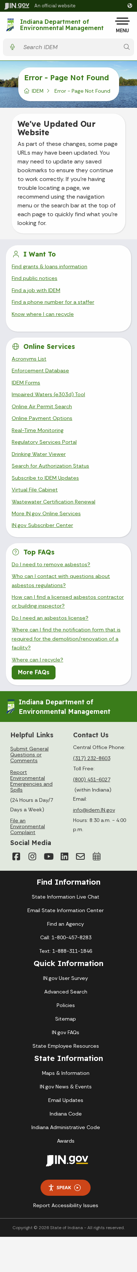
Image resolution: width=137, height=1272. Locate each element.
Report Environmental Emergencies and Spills (31, 781)
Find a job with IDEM (36, 290)
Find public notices (34, 278)
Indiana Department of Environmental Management (62, 25)
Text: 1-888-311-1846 (65, 951)
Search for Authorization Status (50, 465)
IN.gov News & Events (66, 1086)
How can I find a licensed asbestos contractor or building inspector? (68, 601)
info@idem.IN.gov (94, 810)
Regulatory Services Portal (44, 442)
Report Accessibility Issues (65, 1205)
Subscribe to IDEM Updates (45, 478)
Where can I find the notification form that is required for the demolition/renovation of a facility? (66, 638)
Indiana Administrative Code (65, 1127)
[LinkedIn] (64, 856)
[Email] (80, 856)
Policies (66, 1005)
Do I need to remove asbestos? (51, 564)
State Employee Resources (66, 1046)
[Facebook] (16, 856)
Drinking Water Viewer (39, 454)
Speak (64, 1187)
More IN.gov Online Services (46, 513)
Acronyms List (29, 358)
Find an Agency (65, 924)
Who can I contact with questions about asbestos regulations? (61, 580)
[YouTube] (48, 856)
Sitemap (65, 1018)
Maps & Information (66, 1073)
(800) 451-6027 (91, 779)
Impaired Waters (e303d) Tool (48, 394)
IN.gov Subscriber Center (42, 525)
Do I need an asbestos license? (50, 618)
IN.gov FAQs (65, 1032)
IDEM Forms (26, 382)
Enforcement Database (40, 370)
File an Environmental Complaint (27, 826)
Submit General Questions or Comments (29, 754)
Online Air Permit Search (42, 406)
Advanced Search (65, 991)
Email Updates (65, 1100)
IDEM (37, 91)
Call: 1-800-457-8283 (65, 937)
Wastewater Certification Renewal (53, 501)
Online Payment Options (42, 418)
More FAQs (33, 672)
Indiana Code (66, 1113)
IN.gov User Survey (65, 978)
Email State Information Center (65, 910)
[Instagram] (32, 856)
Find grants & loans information (49, 266)
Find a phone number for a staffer (53, 302)
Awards (66, 1141)
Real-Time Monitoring (38, 430)
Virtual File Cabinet (35, 489)
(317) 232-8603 (91, 758)
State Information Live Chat (65, 896)
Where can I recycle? (37, 659)
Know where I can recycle (43, 314)
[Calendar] (96, 856)
